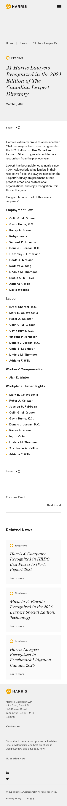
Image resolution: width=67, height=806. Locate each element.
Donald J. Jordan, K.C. (24, 248)
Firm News (17, 57)
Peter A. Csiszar (21, 319)
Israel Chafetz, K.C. (23, 307)
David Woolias (19, 290)
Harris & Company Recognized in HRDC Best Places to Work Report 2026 (29, 562)
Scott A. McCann (21, 260)
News (23, 43)
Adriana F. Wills (19, 284)
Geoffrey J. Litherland (24, 254)
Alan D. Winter (19, 377)
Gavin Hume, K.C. (21, 224)
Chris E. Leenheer (22, 348)
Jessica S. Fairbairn (23, 406)
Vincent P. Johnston (23, 242)
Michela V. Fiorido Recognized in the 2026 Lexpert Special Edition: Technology (32, 609)
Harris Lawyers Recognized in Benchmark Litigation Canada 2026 (30, 657)
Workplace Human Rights (25, 386)
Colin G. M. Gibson (22, 218)
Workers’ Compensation (25, 369)
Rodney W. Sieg (20, 266)
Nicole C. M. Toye (21, 278)
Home (9, 43)
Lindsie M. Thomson (23, 272)
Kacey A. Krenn (20, 230)
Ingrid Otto (17, 436)
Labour (11, 298)
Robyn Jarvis (18, 236)
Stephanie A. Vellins (23, 448)
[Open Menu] (59, 6)
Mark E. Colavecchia (23, 313)
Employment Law (19, 210)
